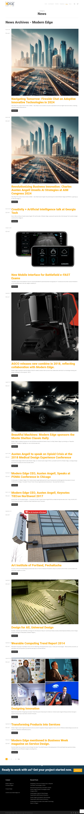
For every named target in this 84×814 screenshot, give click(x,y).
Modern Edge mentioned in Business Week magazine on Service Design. (39, 742)
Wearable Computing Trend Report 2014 (38, 643)
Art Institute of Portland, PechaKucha (36, 565)
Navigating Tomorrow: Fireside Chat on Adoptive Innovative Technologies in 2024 (43, 100)
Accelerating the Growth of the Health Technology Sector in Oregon (41, 802)
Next (19, 759)
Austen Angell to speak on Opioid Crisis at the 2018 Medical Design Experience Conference (41, 455)
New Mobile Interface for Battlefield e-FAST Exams (40, 276)
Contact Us (78, 770)
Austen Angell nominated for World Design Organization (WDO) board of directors (40, 798)
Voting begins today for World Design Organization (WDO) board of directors (39, 794)
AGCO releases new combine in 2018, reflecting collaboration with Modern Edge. (43, 365)
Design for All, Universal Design (32, 627)
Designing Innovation (25, 708)
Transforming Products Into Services (35, 724)
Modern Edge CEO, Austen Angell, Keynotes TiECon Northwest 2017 (40, 494)
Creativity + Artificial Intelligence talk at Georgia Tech (43, 211)
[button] (77, 4)
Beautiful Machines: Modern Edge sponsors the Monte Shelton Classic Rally (42, 436)
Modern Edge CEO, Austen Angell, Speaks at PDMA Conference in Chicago (40, 475)
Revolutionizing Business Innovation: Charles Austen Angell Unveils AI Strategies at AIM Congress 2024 (41, 190)
